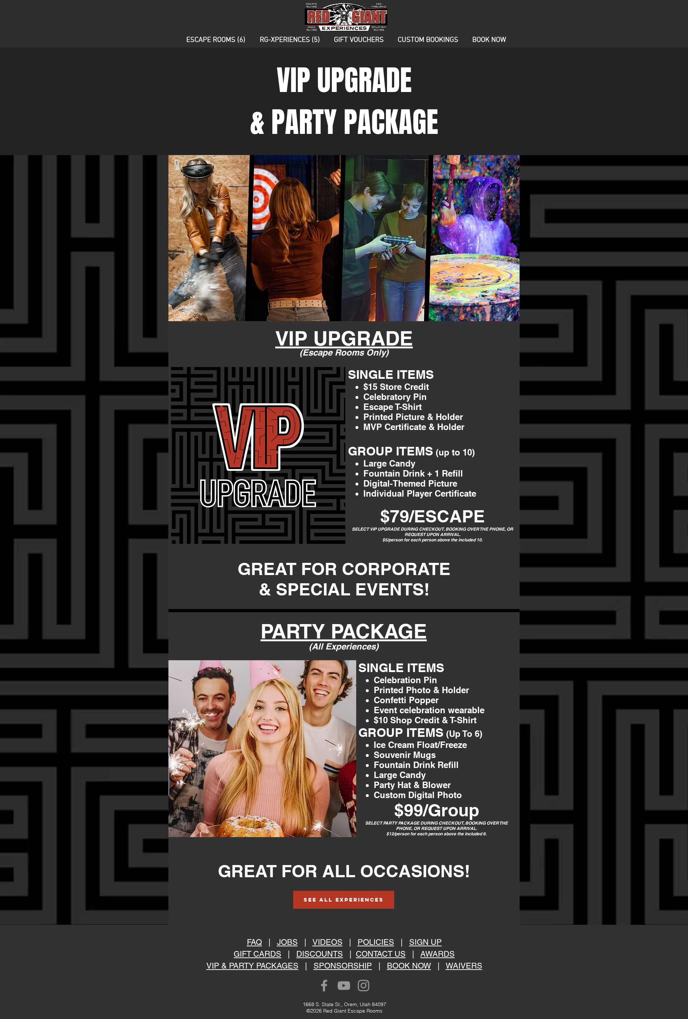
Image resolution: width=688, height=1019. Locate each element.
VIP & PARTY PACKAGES (252, 965)
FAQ (254, 942)
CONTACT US (381, 954)
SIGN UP (425, 942)
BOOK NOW (409, 965)
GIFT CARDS (257, 954)
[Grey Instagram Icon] (363, 985)
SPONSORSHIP (343, 965)
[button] (216, 40)
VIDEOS (327, 942)
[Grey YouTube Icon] (344, 985)
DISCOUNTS (319, 954)
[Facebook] (324, 985)
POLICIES (376, 942)
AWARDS (437, 954)
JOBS (287, 942)
